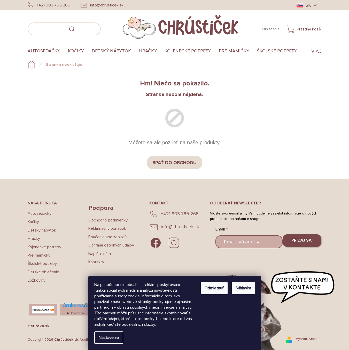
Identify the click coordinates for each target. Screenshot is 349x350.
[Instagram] (173, 242)
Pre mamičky (39, 255)
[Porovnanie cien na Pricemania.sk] (43, 310)
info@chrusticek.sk (180, 226)
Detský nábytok (42, 230)
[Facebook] (155, 242)
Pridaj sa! (302, 240)
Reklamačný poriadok (107, 228)
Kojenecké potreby (44, 247)
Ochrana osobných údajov (111, 245)
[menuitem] (46, 51)
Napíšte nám (99, 253)
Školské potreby (42, 263)
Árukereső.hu (75, 313)
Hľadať (108, 28)
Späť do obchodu (174, 162)
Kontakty (96, 262)
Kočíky (33, 221)
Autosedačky (39, 213)
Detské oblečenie (43, 272)
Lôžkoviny (36, 280)
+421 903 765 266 (179, 214)
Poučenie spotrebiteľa (108, 237)
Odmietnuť (214, 288)
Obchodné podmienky (108, 220)
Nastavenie (109, 337)
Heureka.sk (39, 326)
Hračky (34, 238)
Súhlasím (243, 288)
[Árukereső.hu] (75, 306)
